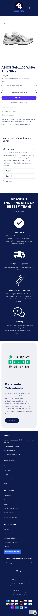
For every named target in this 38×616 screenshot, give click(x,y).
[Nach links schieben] (15, 58)
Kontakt (6, 546)
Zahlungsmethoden (10, 538)
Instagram (7, 470)
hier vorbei (16, 454)
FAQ (5, 533)
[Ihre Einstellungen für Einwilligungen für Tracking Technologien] (35, 613)
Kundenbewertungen (10, 542)
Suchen (6, 529)
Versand (10, 78)
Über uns (7, 466)
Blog (5, 483)
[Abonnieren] (30, 564)
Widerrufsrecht (9, 513)
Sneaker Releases (9, 479)
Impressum (7, 495)
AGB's (6, 504)
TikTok (6, 474)
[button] (4, 8)
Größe (3, 81)
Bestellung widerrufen (12, 551)
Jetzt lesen (12, 420)
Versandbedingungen (11, 508)
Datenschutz (8, 500)
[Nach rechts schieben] (23, 58)
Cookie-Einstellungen (11, 517)
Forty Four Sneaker (15, 610)
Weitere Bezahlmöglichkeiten (19, 102)
